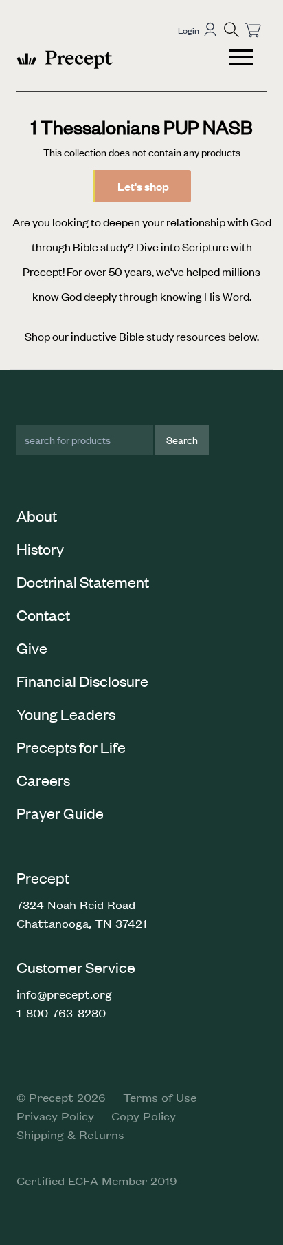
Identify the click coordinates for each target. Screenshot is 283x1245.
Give (31, 647)
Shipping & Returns (70, 1134)
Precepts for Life (71, 746)
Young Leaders (65, 713)
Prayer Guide (60, 812)
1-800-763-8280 (61, 1012)
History (40, 548)
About (36, 515)
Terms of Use (159, 1097)
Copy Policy (143, 1115)
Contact (43, 614)
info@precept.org (64, 993)
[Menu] (242, 59)
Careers (43, 779)
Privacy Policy (55, 1115)
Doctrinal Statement (82, 581)
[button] (231, 29)
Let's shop (143, 186)
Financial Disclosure (82, 680)
